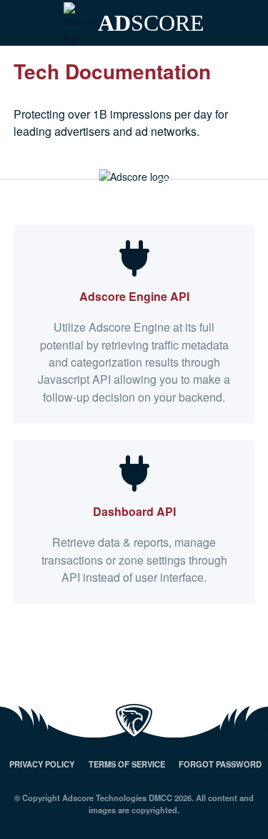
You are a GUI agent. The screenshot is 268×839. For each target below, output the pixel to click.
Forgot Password (220, 764)
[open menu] (246, 23)
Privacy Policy (41, 764)
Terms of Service (127, 764)
